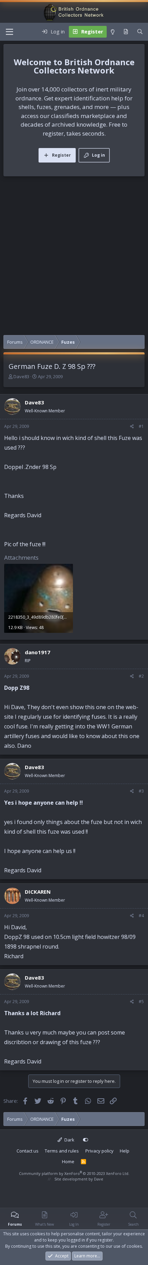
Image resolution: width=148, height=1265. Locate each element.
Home (68, 1161)
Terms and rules (62, 1151)
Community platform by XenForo (74, 1173)
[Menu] (9, 32)
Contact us (28, 1151)
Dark (68, 1140)
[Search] (140, 32)
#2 (141, 676)
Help (124, 1151)
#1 (141, 426)
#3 (141, 791)
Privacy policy (99, 1151)
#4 (141, 916)
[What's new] (125, 32)
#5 (141, 1001)
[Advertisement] (74, 257)
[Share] (132, 426)
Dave (98, 1178)
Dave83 (21, 376)
